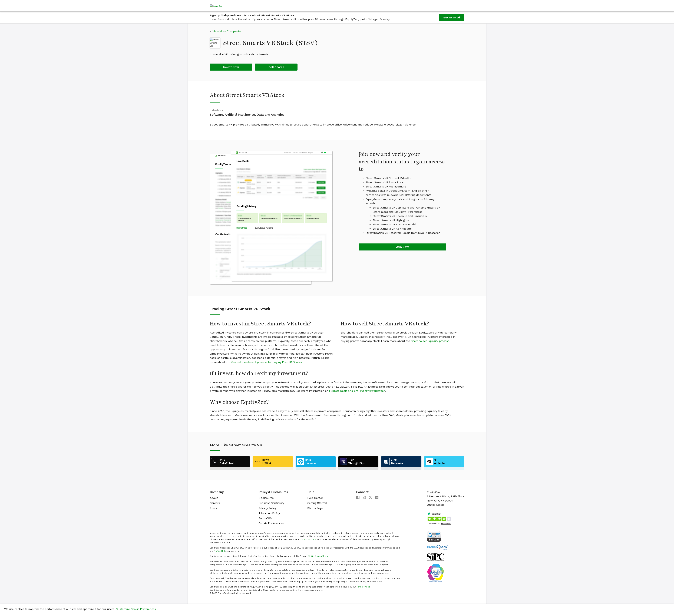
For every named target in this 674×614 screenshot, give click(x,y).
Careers (215, 503)
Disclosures (266, 498)
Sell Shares (276, 67)
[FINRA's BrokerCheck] (437, 547)
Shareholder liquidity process (430, 341)
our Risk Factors (308, 539)
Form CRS (265, 518)
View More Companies (227, 31)
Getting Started (317, 503)
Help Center (315, 498)
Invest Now (231, 67)
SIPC (222, 551)
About (214, 498)
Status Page (315, 508)
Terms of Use (363, 587)
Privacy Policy (267, 508)
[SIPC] (435, 556)
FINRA (216, 551)
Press (213, 508)
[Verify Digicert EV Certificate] (434, 536)
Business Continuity (271, 503)
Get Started (451, 17)
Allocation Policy (269, 513)
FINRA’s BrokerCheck (318, 556)
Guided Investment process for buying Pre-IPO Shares (266, 362)
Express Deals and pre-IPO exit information (357, 390)
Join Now (402, 247)
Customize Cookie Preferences (136, 609)
